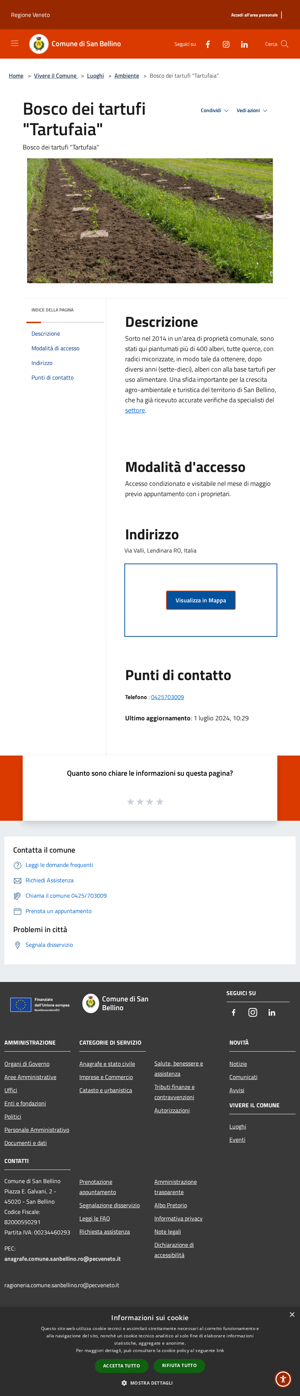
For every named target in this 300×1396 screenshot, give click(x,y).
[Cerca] (284, 44)
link (220, 1350)
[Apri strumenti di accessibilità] (283, 1379)
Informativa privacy (178, 1218)
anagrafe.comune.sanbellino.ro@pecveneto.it (62, 1258)
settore (135, 410)
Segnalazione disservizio (109, 1205)
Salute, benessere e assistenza (178, 1068)
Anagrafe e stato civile (107, 1063)
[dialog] (150, 1351)
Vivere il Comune (56, 75)
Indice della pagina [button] (52, 309)
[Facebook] (205, 44)
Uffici (10, 1090)
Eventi (237, 1139)
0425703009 (167, 697)
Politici (12, 1116)
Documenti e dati (25, 1142)
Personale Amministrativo (36, 1129)
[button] (150, 1382)
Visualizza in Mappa (201, 600)
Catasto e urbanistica (105, 1090)
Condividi (211, 110)
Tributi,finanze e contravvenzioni (174, 1091)
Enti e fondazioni (25, 1103)
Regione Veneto (30, 14)
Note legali (167, 1231)
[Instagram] (223, 44)
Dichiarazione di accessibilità (174, 1249)
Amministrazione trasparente (175, 1186)
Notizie (238, 1063)
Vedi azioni (249, 110)
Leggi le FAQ (94, 1218)
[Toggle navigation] (14, 43)
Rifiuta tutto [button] (179, 1365)
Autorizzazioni (172, 1110)
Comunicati (243, 1076)
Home (16, 75)
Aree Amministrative (30, 1076)
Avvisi (236, 1090)
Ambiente (127, 75)
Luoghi (95, 75)
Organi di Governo (26, 1063)
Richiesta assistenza (104, 1231)
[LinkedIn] (241, 44)
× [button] (292, 1315)
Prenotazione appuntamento (97, 1186)
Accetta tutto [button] (121, 1366)
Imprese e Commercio (106, 1076)
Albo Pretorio (170, 1205)
